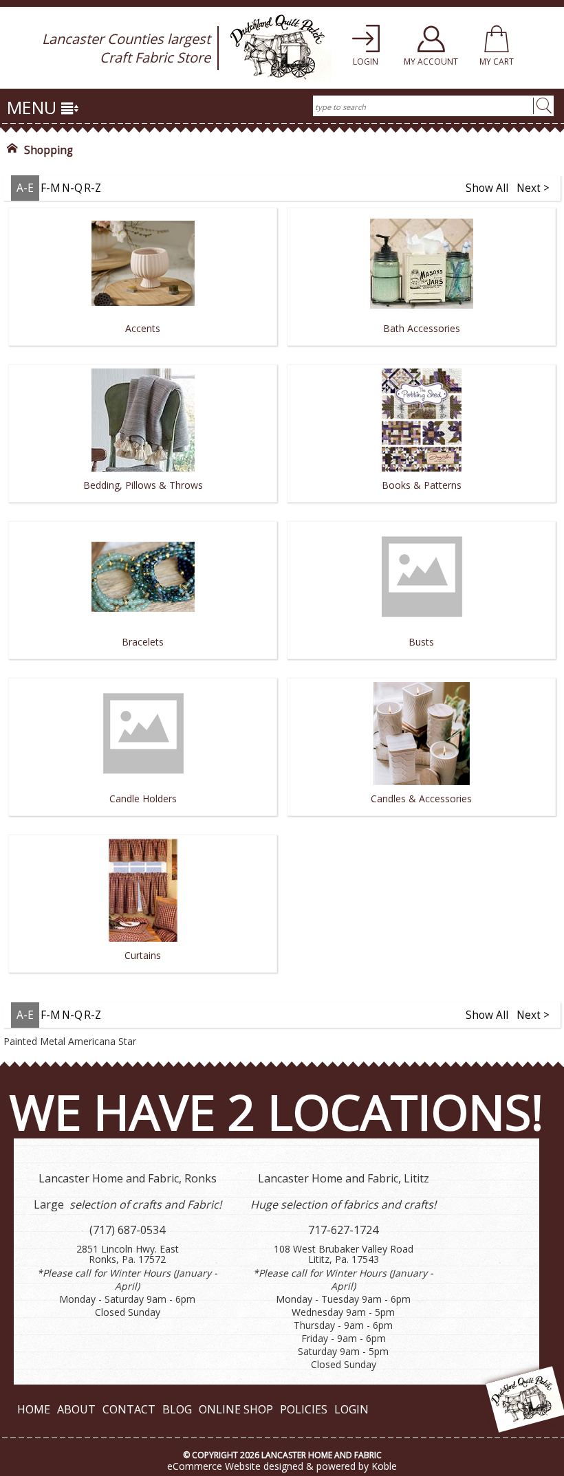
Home (33, 1409)
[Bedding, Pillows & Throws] (142, 507)
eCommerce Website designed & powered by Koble (282, 1466)
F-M (51, 188)
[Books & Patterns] (421, 507)
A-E (25, 188)
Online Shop (236, 1409)
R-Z (92, 188)
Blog (177, 1409)
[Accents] (142, 350)
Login (351, 1409)
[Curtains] (142, 977)
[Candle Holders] (142, 820)
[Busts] (421, 663)
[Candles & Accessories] (421, 820)
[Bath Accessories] (421, 350)
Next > (533, 188)
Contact (128, 1409)
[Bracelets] (142, 663)
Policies (303, 1409)
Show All (487, 188)
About (76, 1409)
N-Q (72, 188)
